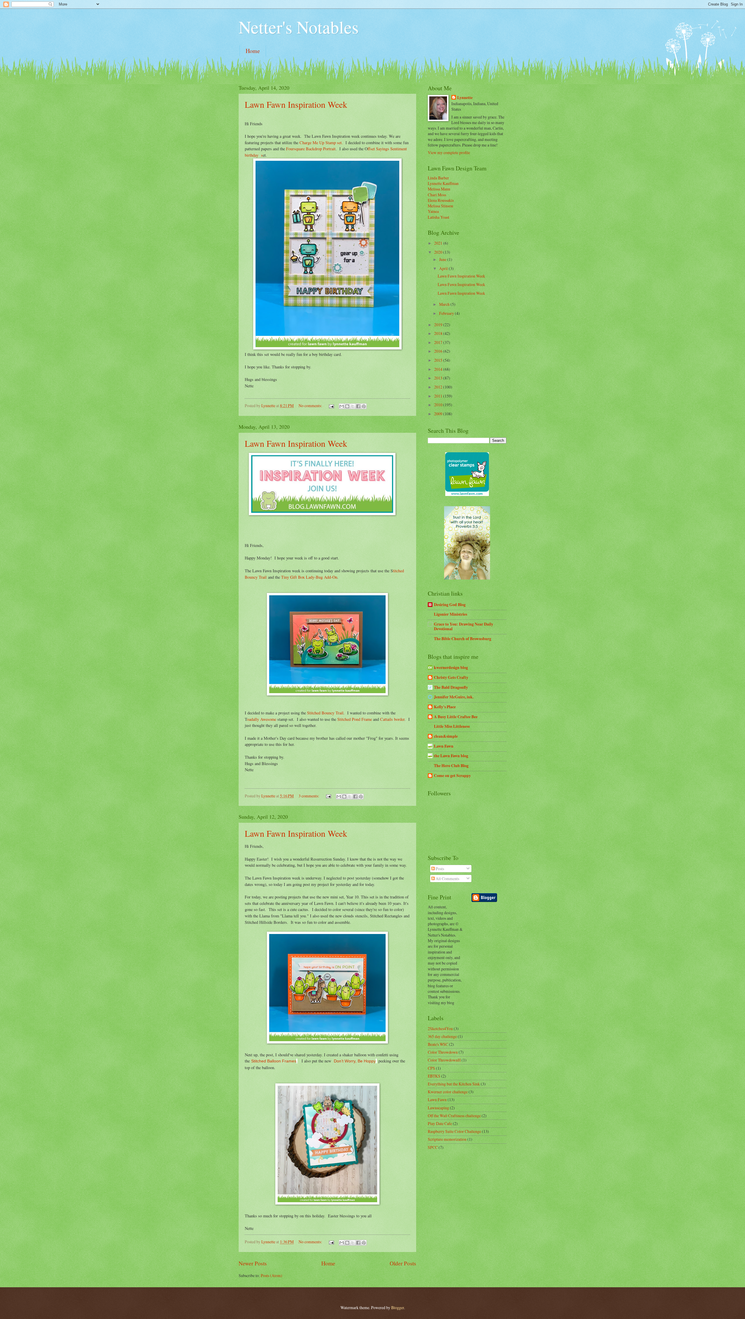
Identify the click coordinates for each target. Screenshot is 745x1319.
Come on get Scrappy (452, 775)
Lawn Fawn (443, 746)
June (443, 259)
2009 (438, 413)
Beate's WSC (438, 1044)
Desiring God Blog (450, 605)
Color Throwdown (443, 1052)
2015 (438, 360)
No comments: (311, 405)
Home (253, 51)
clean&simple (446, 736)
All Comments (447, 878)
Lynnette (465, 97)
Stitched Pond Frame (354, 719)
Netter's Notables (299, 26)
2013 (438, 378)
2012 (438, 387)
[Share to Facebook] (358, 406)
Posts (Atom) (271, 1275)
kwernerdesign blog (451, 667)
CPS (431, 1068)
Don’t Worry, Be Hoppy (355, 1061)
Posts (439, 868)
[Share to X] (353, 406)
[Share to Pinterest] (364, 406)
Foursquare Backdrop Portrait (311, 148)
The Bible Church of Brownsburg (462, 639)
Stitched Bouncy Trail (325, 713)
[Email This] (342, 406)
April (444, 268)
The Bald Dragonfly (451, 687)
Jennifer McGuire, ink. (453, 697)
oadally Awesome (262, 719)
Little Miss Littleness (452, 726)
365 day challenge (442, 1036)
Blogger (397, 1307)
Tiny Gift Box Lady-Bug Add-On (309, 577)
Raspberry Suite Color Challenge (454, 1131)
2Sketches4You (440, 1028)
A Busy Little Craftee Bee (456, 717)
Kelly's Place (445, 707)
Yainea (433, 211)
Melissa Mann (439, 189)
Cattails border (392, 719)
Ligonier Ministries (450, 614)
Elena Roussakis (441, 200)
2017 (438, 342)
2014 (438, 369)
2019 (438, 324)
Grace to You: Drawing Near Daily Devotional (463, 626)
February (447, 313)
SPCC (433, 1147)
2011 (438, 396)
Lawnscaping (438, 1107)
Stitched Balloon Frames (273, 1061)
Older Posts (403, 1263)
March (444, 304)
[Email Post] (331, 405)
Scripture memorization (447, 1139)
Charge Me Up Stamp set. (321, 142)
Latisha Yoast (438, 217)
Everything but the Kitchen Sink (454, 1084)
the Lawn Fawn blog (451, 756)
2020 (438, 252)
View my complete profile (449, 152)
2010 (438, 404)
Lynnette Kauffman (443, 183)
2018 (438, 333)
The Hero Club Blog (451, 766)
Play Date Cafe (440, 1123)
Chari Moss (437, 194)
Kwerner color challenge (448, 1091)
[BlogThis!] (347, 406)
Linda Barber (438, 178)
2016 (438, 351)
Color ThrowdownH (444, 1060)
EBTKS (434, 1076)
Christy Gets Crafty (451, 677)
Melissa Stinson (440, 206)
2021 (438, 243)
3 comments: (309, 796)
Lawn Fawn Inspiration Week (296, 104)
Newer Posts (253, 1263)
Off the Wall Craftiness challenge (454, 1115)
